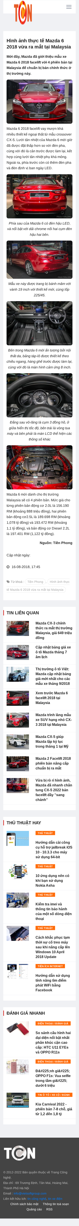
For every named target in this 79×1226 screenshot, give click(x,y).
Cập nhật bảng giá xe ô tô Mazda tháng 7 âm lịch (53, 652)
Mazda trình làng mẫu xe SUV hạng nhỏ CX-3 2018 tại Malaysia (54, 719)
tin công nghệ (36, 1198)
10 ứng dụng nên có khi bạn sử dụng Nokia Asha (52, 880)
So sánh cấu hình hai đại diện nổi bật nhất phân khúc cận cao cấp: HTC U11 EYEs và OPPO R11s (53, 1042)
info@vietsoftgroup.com (30, 1193)
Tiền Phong (35, 581)
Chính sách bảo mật (24, 1204)
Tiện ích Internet (50, 966)
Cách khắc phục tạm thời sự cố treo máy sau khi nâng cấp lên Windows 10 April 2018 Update (53, 947)
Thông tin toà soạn (56, 1204)
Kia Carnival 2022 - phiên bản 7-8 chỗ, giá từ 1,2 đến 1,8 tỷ (54, 1109)
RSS (49, 1209)
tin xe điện (55, 1198)
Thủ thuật (45, 833)
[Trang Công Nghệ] (19, 1153)
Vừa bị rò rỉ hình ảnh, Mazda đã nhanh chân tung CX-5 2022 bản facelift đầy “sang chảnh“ (54, 790)
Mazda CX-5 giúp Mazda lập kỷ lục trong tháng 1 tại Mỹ (52, 741)
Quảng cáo (34, 1209)
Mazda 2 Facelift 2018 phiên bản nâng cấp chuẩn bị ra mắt (53, 763)
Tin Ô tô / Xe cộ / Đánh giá (54, 1095)
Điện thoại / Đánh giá (53, 1023)
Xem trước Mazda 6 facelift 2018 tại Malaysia (52, 698)
